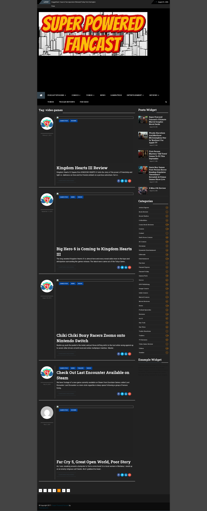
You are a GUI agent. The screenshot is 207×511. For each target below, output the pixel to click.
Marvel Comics (153, 297)
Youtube (153, 352)
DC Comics (153, 242)
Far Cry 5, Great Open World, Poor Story (94, 461)
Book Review (153, 212)
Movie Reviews (153, 301)
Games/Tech (116, 95)
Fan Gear (84, 102)
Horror (153, 280)
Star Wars (153, 327)
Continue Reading (66, 181)
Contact (153, 233)
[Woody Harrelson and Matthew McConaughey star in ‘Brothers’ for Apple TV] (143, 135)
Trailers (80, 368)
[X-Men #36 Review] (143, 190)
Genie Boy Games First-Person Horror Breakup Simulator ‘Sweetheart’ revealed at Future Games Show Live (158, 173)
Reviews (153, 95)
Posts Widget (147, 110)
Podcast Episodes (56, 95)
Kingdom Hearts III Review (82, 167)
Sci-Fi (153, 318)
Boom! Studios (153, 216)
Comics (75, 95)
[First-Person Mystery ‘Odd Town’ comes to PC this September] (143, 154)
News (102, 95)
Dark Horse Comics (153, 237)
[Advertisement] (93, 72)
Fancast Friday (153, 271)
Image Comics (153, 288)
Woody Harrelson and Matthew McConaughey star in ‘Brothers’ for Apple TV (157, 138)
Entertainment (134, 95)
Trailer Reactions (153, 331)
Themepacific (43, 508)
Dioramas (153, 246)
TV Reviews (153, 340)
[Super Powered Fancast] (41, 95)
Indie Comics (153, 293)
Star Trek (153, 323)
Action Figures (153, 207)
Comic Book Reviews (153, 225)
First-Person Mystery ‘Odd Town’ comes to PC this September (158, 155)
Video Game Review (153, 344)
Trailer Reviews (67, 102)
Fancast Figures (153, 267)
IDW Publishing (153, 284)
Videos (89, 95)
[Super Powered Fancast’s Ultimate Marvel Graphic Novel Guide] (143, 119)
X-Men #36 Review (157, 188)
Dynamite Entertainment (153, 250)
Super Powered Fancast (60, 505)
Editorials (153, 254)
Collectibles (153, 220)
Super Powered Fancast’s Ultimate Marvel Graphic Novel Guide (157, 120)
